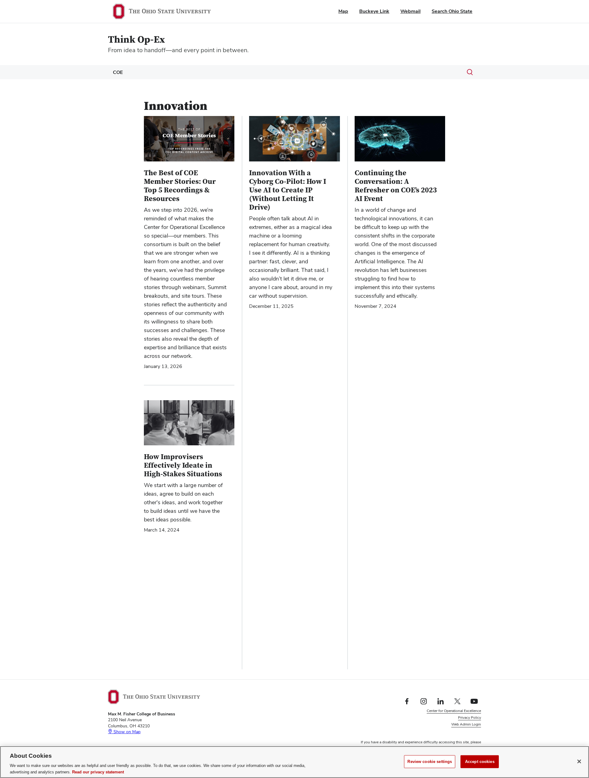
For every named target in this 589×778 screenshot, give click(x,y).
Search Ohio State (452, 11)
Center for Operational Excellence (454, 710)
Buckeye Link (374, 11)
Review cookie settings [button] (462, 731)
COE (118, 72)
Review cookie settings (429, 761)
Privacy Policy (469, 717)
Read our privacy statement (98, 771)
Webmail (410, 11)
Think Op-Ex (136, 39)
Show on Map (126, 731)
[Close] (579, 761)
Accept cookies (480, 761)
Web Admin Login (466, 724)
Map (343, 11)
